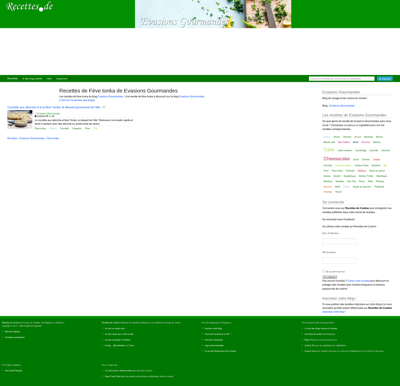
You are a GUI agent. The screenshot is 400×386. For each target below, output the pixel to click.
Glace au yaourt (377, 170)
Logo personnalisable (214, 345)
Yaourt (338, 191)
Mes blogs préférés (33, 78)
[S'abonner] (36, 113)
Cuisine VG (310, 345)
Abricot (53, 128)
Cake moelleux (345, 150)
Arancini (347, 136)
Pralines (380, 181)
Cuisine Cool (310, 350)
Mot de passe (329, 252)
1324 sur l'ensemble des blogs (77, 100)
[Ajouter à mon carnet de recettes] (104, 107)
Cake (329, 149)
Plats (370, 181)
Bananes (368, 136)
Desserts (76, 128)
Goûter (337, 175)
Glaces (327, 175)
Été (95, 128)
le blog (108, 345)
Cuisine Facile (362, 165)
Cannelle (374, 150)
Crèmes (366, 159)
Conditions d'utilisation (15, 337)
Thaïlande (379, 186)
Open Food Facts (112, 376)
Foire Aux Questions (214, 339)
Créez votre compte (358, 280)
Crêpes (376, 159)
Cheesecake (337, 158)
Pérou (362, 181)
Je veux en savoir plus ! (115, 328)
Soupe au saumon (362, 186)
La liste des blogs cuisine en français (321, 328)
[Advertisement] (200, 51)
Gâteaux (362, 170)
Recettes (12, 78)
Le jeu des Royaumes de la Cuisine (220, 350)
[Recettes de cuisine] (29, 6)
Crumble (64, 128)
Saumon (328, 186)
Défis (49, 78)
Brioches (366, 142)
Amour (337, 136)
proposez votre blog (333, 311)
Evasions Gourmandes (111, 96)
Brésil (355, 142)
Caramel (385, 150)
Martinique (382, 175)
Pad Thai (351, 181)
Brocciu (377, 142)
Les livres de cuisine (313, 333)
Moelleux (328, 181)
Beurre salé (329, 142)
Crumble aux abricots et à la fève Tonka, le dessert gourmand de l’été (53, 107)
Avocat (357, 136)
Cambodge (360, 150)
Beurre (379, 136)
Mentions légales (12, 331)
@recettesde (119, 345)
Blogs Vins (309, 339)
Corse (356, 159)
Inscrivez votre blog (213, 328)
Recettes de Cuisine (11, 322)
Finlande (350, 170)
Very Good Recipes (13, 370)
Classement (61, 78)
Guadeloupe (350, 175)
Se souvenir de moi (335, 271)
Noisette (340, 181)
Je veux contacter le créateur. (118, 339)
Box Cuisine (344, 142)
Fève (87, 128)
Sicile (337, 186)
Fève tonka (40, 128)
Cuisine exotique (343, 165)
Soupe (346, 186)
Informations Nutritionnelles (120, 370)
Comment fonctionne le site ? (218, 333)
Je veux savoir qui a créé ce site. (119, 333)
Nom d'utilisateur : (331, 233)
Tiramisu (328, 191)
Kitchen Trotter (366, 175)
